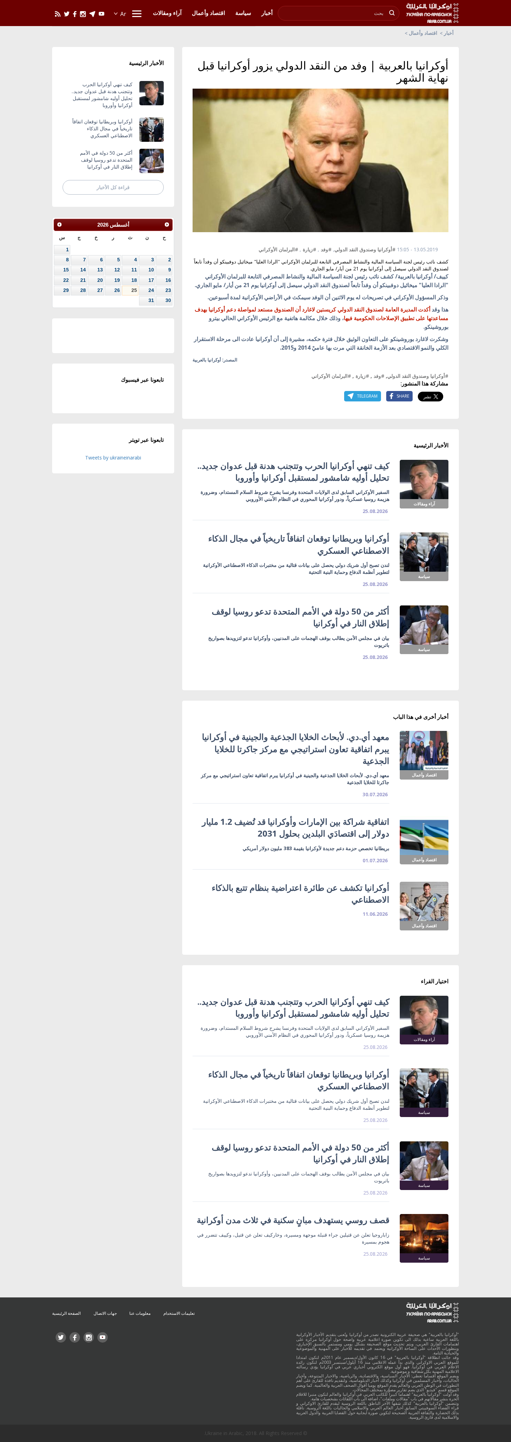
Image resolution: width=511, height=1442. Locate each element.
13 (100, 269)
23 (168, 290)
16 (168, 280)
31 (151, 300)
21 (83, 280)
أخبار (449, 33)
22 (66, 280)
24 (151, 290)
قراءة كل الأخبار (113, 187)
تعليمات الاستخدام (179, 1313)
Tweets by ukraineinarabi (113, 457)
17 (151, 280)
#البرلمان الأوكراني (278, 249)
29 (66, 290)
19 (117, 280)
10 (151, 269)
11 (134, 269)
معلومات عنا (140, 1313)
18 (134, 280)
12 (117, 269)
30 (168, 300)
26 (117, 290)
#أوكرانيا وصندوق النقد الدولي (365, 249)
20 (100, 280)
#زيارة (309, 249)
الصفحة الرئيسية (66, 1313)
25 (134, 290)
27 (100, 290)
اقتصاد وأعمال (423, 33)
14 (83, 269)
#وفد (326, 249)
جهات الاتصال (105, 1313)
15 (66, 269)
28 (83, 290)
